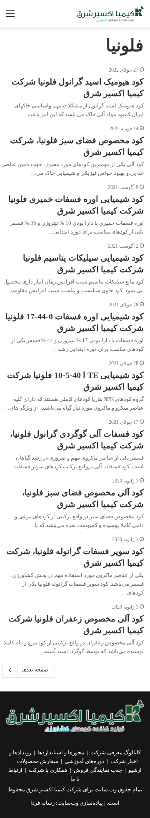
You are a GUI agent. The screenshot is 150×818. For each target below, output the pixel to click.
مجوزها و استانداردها (61, 752)
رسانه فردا (42, 803)
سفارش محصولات (37, 761)
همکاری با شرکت (48, 770)
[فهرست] (10, 16)
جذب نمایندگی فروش (98, 770)
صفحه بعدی (35, 669)
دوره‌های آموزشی (84, 761)
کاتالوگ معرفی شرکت (115, 752)
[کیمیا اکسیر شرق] (110, 14)
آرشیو (135, 770)
